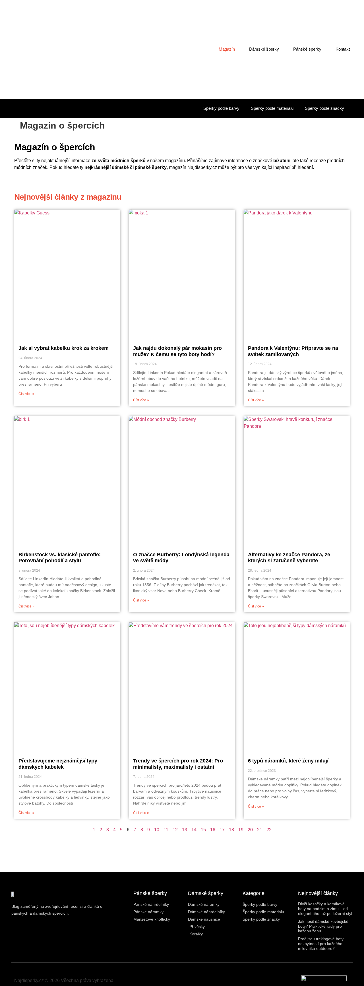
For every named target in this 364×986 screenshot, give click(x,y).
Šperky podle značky (324, 108)
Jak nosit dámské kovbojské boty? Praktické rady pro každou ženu (323, 926)
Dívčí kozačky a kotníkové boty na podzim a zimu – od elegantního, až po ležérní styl (325, 909)
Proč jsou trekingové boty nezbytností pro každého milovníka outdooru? (321, 944)
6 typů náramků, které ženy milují (288, 761)
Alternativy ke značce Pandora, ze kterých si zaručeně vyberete (289, 558)
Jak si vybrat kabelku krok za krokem (63, 348)
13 (184, 829)
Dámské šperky (264, 49)
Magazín (227, 49)
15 (203, 829)
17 (222, 829)
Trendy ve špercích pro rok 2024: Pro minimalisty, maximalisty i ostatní (178, 764)
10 (156, 829)
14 (194, 829)
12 (175, 829)
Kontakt (343, 49)
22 (269, 829)
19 (240, 829)
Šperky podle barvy (221, 108)
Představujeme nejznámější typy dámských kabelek (57, 764)
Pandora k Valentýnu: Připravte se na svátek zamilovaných (293, 351)
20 (250, 829)
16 (212, 829)
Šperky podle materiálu (272, 108)
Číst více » (26, 394)
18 (231, 829)
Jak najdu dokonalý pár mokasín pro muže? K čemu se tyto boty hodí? (177, 351)
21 (259, 829)
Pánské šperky (307, 49)
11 (166, 829)
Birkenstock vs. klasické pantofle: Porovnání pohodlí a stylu (59, 558)
